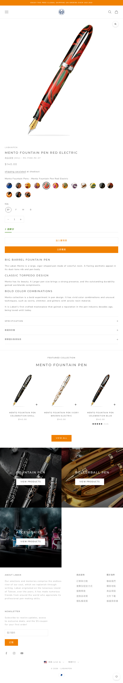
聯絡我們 (111, 581)
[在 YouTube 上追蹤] (21, 653)
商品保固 (111, 591)
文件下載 (111, 596)
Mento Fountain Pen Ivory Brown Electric (61, 414)
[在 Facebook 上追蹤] (6, 653)
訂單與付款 (82, 581)
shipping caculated (15, 171)
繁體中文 (72, 662)
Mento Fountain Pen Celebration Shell (22, 414)
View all (61, 438)
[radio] (9, 185)
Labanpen (11, 147)
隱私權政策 (82, 601)
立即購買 (61, 249)
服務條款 (81, 591)
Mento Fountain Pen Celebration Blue (100, 414)
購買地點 (111, 586)
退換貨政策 (82, 596)
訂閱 (11, 642)
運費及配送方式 (84, 586)
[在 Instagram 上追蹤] (14, 653)
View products (31, 481)
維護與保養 (112, 601)
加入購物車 (61, 240)
